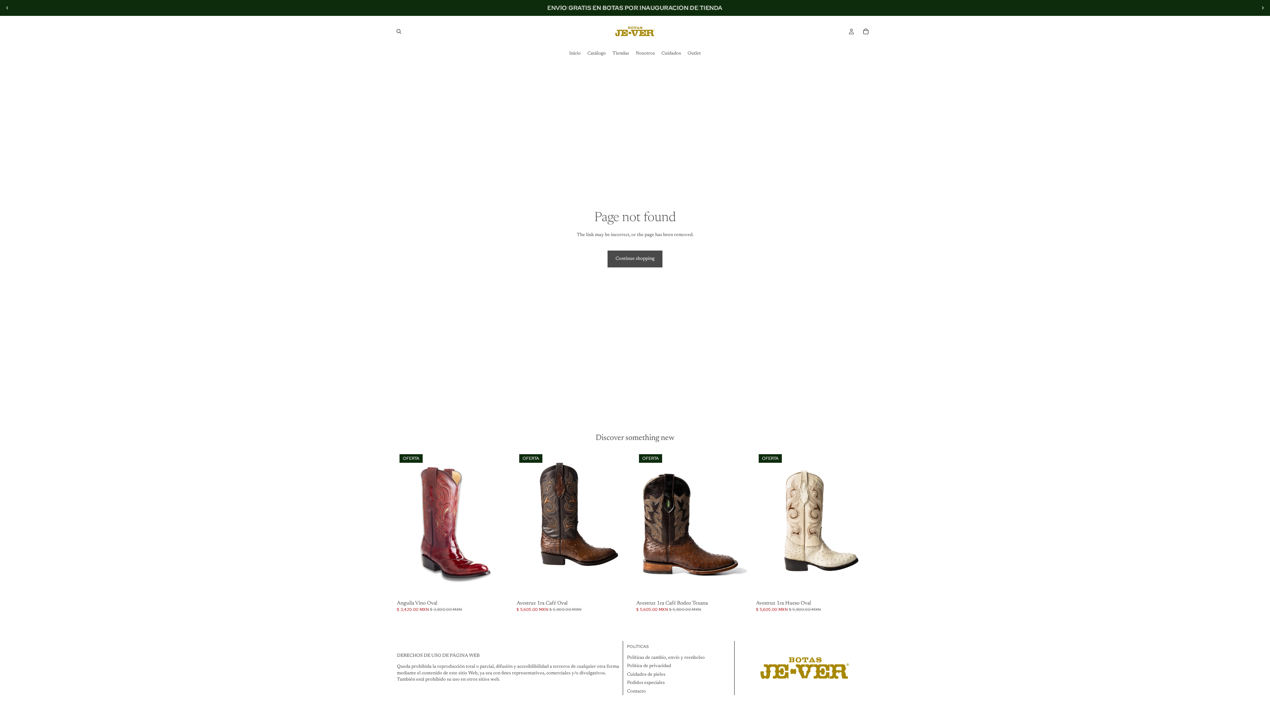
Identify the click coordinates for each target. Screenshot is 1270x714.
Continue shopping (635, 259)
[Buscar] (399, 31)
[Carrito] (866, 31)
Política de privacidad (649, 666)
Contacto (636, 691)
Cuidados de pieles (646, 674)
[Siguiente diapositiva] (1262, 8)
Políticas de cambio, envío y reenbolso (666, 657)
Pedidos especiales (646, 683)
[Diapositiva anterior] (7, 8)
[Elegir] (504, 588)
